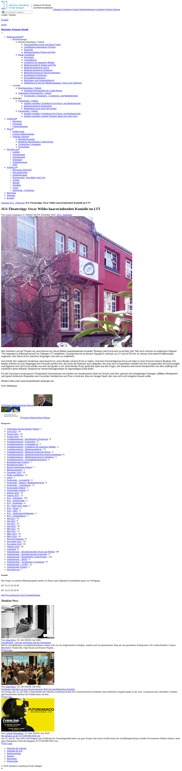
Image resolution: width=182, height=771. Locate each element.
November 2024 (14, 544)
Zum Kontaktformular (30, 595)
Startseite (5, 203)
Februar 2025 (13, 495)
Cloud (15, 188)
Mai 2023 (11, 528)
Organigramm (19, 154)
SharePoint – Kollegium (23, 190)
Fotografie (28, 49)
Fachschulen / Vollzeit (28, 101)
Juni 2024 (11, 526)
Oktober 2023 (13, 546)
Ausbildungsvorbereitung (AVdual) (40, 47)
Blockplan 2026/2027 (22, 170)
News (9, 129)
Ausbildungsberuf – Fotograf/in (21, 441)
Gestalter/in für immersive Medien (39, 62)
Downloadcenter (20, 172)
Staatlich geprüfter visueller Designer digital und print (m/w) (51, 116)
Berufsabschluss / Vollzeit (29, 88)
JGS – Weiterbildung (16, 516)
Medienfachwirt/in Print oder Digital (40, 108)
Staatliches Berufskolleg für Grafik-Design (43, 90)
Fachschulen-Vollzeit (16, 490)
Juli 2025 (11, 523)
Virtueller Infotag (20, 136)
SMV (15, 165)
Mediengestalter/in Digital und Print (40, 65)
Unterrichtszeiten (20, 126)
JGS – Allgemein (14, 498)
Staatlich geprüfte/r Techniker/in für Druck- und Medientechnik (52, 103)
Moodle (16, 182)
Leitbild (16, 152)
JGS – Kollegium (14, 503)
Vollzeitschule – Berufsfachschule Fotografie (27, 554)
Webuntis (11, 195)
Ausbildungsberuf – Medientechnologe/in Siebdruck (30, 457)
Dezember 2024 (14, 472)
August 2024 (12, 436)
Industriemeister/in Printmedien (38, 106)
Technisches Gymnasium (29, 144)
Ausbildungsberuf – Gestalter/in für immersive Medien (31, 447)
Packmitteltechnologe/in (34, 78)
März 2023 (12, 534)
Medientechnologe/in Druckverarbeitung (42, 72)
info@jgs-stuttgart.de (10, 595)
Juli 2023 (11, 518)
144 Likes (7, 650)
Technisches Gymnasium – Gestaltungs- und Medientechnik (51, 95)
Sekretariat (17, 159)
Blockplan (17, 121)
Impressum (12, 758)
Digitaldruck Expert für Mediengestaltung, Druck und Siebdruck (53, 83)
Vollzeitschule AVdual (17, 567)
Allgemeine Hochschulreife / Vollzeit (34, 93)
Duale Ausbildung (26, 55)
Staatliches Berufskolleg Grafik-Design (35, 142)
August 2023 (12, 434)
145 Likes (7, 697)
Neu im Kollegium (15, 539)
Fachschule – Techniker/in (18, 485)
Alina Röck (10, 640)
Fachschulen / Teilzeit (28, 111)
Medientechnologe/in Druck (36, 67)
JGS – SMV (12, 511)
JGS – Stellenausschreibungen (20, 513)
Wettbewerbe (18, 131)
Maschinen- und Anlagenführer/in (39, 80)
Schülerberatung (20, 162)
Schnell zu (11, 167)
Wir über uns (12, 149)
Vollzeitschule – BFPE (17, 559)
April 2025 (12, 431)
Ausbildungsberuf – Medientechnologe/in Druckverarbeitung (34, 454)
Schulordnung (19, 157)
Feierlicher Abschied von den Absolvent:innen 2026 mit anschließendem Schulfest (38, 689)
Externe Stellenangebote (23, 134)
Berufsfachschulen (26, 139)
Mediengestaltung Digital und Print (39, 52)
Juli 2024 (11, 521)
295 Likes (7, 743)
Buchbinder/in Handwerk (35, 75)
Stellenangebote (14, 753)
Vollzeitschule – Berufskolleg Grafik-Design (27, 557)
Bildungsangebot (14, 37)
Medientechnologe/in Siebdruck (38, 70)
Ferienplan (17, 124)
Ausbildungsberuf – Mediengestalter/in (24, 449)
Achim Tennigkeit (13, 215)
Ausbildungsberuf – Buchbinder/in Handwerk (27, 439)
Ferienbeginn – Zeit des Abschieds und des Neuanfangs (26, 642)
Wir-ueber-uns (13, 569)
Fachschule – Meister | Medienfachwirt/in (25, 482)
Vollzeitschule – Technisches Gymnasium (25, 562)
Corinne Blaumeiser (14, 733)
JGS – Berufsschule (16, 500)
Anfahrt (16, 180)
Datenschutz (12, 761)
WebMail (17, 185)
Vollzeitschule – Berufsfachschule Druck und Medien (31, 551)
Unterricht (11, 119)
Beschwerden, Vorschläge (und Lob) (29, 177)
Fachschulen (23, 147)
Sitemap (10, 756)
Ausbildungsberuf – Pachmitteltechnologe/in (27, 459)
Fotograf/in (29, 57)
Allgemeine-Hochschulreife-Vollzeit (23, 429)
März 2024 (12, 536)
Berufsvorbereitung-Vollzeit (19, 467)
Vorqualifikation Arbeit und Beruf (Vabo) (42, 44)
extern (9, 477)
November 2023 (14, 541)
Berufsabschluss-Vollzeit (18, 462)
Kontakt (10, 198)
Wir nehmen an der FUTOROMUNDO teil (20, 736)
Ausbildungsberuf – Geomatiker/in (22, 444)
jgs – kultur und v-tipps (17, 505)
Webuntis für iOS (14, 751)
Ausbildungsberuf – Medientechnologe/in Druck (28, 452)
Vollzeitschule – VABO (17, 564)
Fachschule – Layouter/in (18, 480)
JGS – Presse (13, 508)
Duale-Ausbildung (15, 475)
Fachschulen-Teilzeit (16, 488)
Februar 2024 (13, 493)
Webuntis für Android (16, 748)
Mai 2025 (11, 531)
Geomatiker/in (30, 60)
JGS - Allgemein (17, 203)
